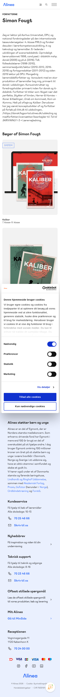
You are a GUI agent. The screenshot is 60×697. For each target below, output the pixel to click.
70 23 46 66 (22, 574)
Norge (43, 487)
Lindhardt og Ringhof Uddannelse (27, 479)
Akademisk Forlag (34, 483)
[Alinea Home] (30, 676)
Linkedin (42, 666)
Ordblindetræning (18, 491)
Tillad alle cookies (30, 397)
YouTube (34, 666)
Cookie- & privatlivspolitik (37, 683)
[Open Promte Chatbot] (50, 687)
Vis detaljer (43, 387)
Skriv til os (21, 525)
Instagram (18, 666)
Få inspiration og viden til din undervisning (24, 544)
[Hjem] (8, 4)
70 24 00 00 (22, 648)
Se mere (30, 182)
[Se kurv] (41, 4)
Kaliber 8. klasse (30, 265)
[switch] (51, 354)
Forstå (36, 491)
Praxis (11, 487)
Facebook (26, 666)
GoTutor (20, 487)
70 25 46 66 (22, 518)
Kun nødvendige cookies (30, 406)
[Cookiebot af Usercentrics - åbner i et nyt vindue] (42, 288)
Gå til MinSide (17, 618)
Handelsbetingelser (22, 687)
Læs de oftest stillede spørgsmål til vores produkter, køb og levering (28, 599)
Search (46, 4)
